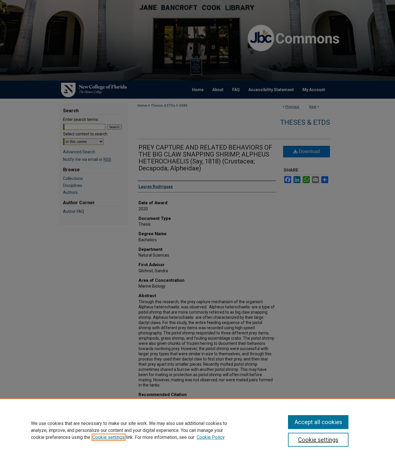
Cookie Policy (211, 437)
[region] (197, 430)
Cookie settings (109, 437)
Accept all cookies (318, 422)
